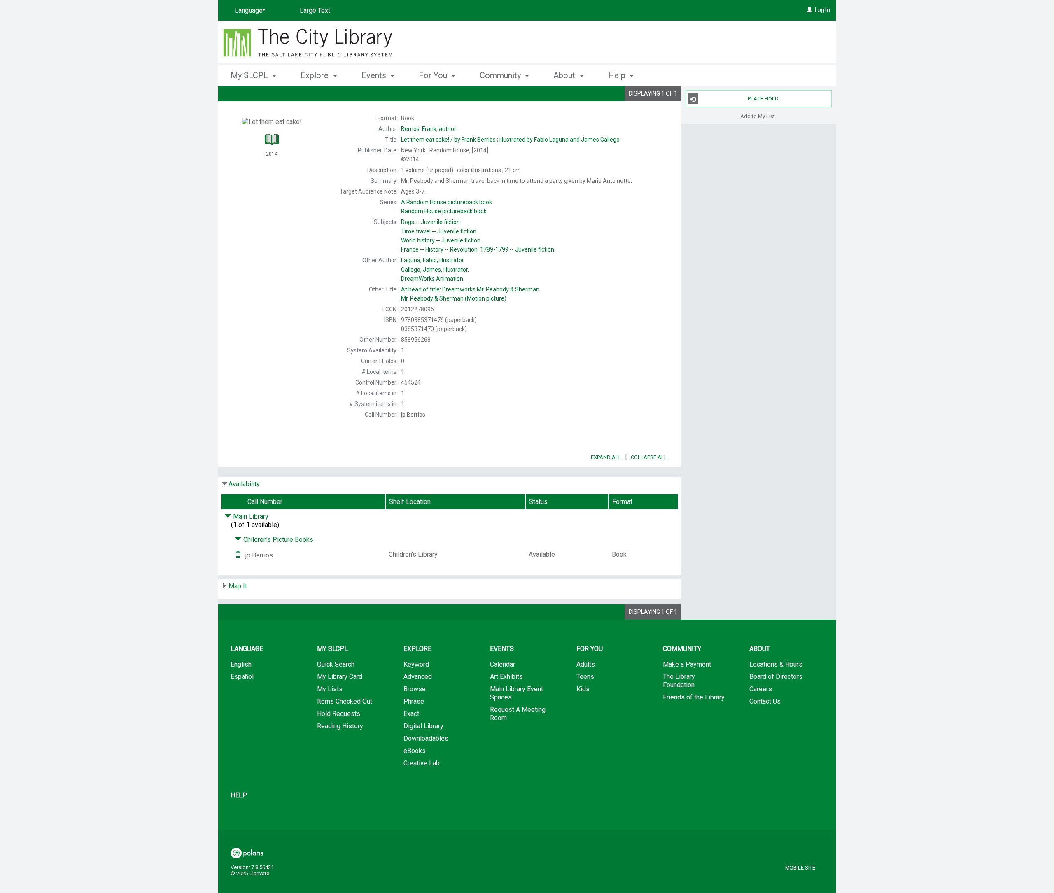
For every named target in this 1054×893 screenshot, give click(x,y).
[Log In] (809, 10)
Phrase (413, 701)
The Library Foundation (679, 681)
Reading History (340, 726)
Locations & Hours (775, 664)
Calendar (502, 664)
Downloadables (425, 738)
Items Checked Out (344, 701)
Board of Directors (775, 677)
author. (429, 129)
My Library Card (339, 677)
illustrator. (433, 260)
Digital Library (423, 726)
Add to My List (757, 116)
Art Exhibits (506, 677)
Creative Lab (421, 763)
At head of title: (470, 289)
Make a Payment (687, 664)
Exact (411, 714)
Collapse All (649, 457)
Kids (583, 689)
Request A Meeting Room (518, 714)
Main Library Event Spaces (516, 693)
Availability (244, 484)
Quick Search (335, 664)
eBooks (414, 751)
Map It (238, 586)
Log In (822, 10)
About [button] (565, 75)
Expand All (606, 457)
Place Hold (763, 99)
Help (239, 795)
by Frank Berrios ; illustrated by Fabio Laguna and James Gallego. (511, 139)
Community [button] (501, 75)
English (241, 664)
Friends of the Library (694, 697)
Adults (585, 664)
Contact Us (765, 701)
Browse (414, 689)
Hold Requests (338, 714)
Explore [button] (316, 75)
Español (242, 677)
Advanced (417, 677)
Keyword (416, 664)
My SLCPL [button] (250, 75)
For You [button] (434, 75)
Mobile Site (800, 868)
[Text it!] (238, 555)
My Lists (330, 689)
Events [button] (374, 75)
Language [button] (247, 649)
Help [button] (617, 75)
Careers (760, 689)
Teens (585, 677)
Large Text (315, 10)
